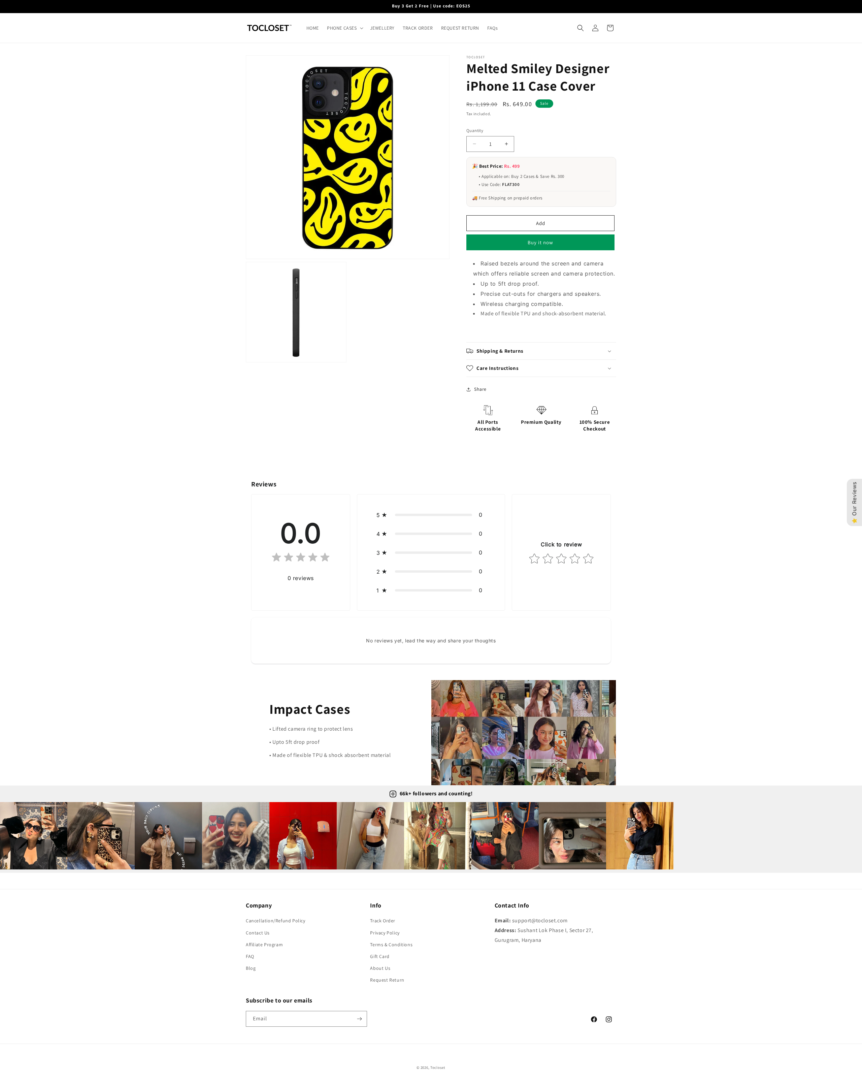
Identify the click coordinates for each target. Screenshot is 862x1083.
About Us (380, 968)
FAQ (250, 956)
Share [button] (480, 389)
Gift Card (379, 956)
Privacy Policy (384, 933)
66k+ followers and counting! (436, 793)
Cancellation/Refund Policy (275, 921)
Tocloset (437, 1067)
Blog (251, 968)
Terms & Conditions (391, 945)
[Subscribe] (359, 1019)
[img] (300, 558)
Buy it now (540, 242)
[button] (344, 28)
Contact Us (258, 933)
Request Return (387, 980)
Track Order (382, 921)
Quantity (474, 130)
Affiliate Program (264, 945)
